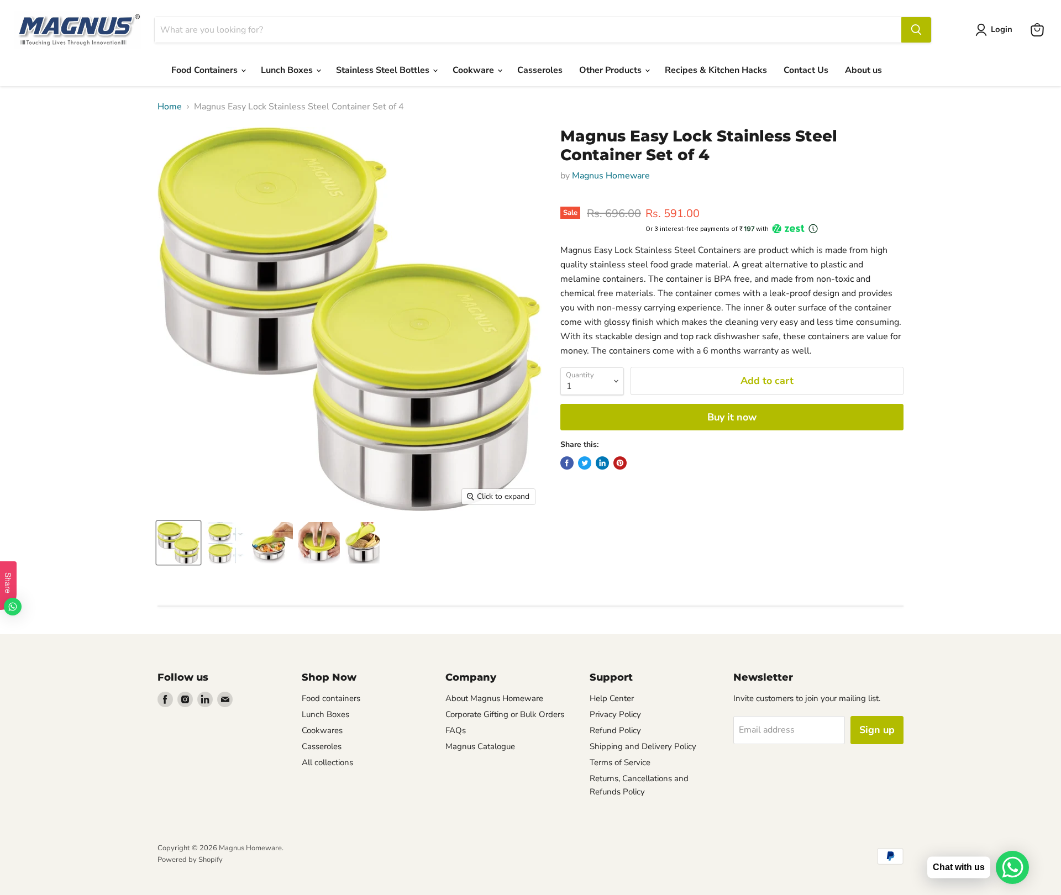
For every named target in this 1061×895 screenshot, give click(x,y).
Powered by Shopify (190, 860)
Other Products (611, 70)
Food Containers (205, 70)
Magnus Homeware (611, 176)
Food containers (331, 698)
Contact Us (806, 70)
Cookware (474, 70)
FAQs (455, 730)
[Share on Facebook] (567, 463)
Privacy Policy (615, 714)
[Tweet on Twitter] (584, 463)
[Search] (916, 30)
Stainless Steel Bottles (384, 70)
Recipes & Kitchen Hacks (716, 70)
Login (1001, 29)
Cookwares (322, 730)
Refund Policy (615, 730)
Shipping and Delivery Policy (643, 746)
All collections (327, 762)
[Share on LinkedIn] (602, 463)
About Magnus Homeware (494, 698)
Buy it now (732, 417)
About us (863, 70)
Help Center (612, 698)
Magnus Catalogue (480, 746)
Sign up (877, 729)
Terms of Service (620, 762)
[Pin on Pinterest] (620, 463)
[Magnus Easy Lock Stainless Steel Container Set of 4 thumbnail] (178, 543)
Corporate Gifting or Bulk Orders (504, 714)
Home (169, 107)
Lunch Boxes (288, 70)
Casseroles (540, 70)
